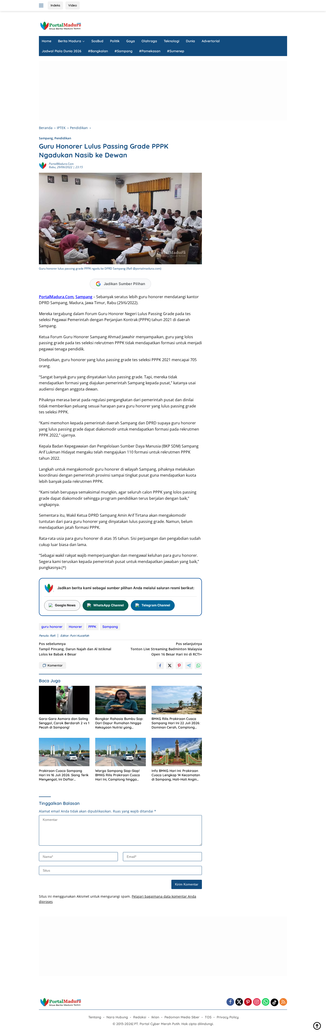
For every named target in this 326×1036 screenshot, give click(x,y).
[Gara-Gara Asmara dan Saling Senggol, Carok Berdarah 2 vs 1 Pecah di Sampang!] (64, 700)
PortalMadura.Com (56, 296)
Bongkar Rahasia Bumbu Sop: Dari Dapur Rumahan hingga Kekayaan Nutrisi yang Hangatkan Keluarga (119, 723)
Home (46, 41)
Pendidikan (62, 138)
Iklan (155, 1017)
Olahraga (149, 41)
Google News (65, 605)
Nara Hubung (117, 1017)
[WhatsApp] (265, 1002)
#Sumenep (175, 51)
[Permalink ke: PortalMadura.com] (43, 165)
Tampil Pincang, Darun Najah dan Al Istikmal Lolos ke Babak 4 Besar (75, 649)
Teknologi (171, 41)
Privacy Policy (228, 1017)
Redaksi (139, 1017)
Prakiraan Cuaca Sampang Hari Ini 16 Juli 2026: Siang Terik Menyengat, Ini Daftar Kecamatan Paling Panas (64, 775)
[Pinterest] (248, 1002)
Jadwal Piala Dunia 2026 (61, 51)
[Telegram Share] (188, 665)
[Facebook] (230, 1002)
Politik (115, 41)
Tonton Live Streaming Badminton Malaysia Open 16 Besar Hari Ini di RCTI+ (166, 649)
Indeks (55, 5)
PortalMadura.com (61, 164)
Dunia (190, 41)
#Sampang (123, 51)
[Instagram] (257, 1002)
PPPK (92, 627)
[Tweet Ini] (169, 665)
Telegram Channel (156, 605)
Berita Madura (69, 41)
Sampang (46, 138)
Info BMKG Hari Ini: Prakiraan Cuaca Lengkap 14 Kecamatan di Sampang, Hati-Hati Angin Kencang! (176, 775)
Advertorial (211, 41)
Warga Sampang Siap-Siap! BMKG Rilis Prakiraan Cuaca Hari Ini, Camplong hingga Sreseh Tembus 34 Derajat (117, 775)
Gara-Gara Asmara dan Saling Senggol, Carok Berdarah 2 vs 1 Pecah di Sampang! (64, 723)
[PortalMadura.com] (60, 25)
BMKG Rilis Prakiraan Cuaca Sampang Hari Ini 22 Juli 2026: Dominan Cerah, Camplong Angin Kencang (176, 723)
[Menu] (42, 5)
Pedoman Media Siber (182, 1017)
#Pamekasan (149, 51)
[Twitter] (239, 1002)
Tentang (94, 1017)
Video (72, 5)
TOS (208, 1017)
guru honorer (52, 627)
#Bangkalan (98, 51)
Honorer (75, 627)
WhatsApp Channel (108, 605)
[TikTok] (274, 1002)
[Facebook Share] (160, 665)
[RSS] (283, 1002)
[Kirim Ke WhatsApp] (198, 665)
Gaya (130, 41)
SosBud (97, 41)
